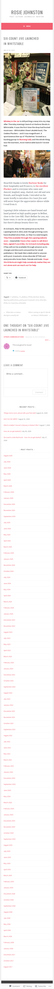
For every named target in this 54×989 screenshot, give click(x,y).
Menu (28, 26)
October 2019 (9, 833)
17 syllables (14, 297)
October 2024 (9, 571)
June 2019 (7, 857)
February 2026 (9, 492)
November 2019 (9, 827)
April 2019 (7, 869)
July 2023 (7, 638)
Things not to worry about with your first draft (20, 413)
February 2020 (9, 808)
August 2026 (8, 455)
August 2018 (8, 912)
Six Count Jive (13, 303)
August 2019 (8, 845)
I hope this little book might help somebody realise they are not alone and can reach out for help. (27, 262)
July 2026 (7, 462)
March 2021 (8, 760)
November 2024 (9, 565)
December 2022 (9, 675)
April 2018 (7, 930)
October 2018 (9, 900)
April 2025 (7, 541)
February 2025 (9, 553)
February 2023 (9, 662)
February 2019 (9, 881)
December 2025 (9, 504)
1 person (22, 351)
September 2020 (9, 784)
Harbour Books (36, 183)
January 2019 (8, 887)
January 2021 (8, 772)
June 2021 (7, 748)
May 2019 (7, 863)
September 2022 (9, 687)
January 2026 (8, 498)
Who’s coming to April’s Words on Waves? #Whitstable (39, 313)
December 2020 (9, 778)
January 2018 (8, 948)
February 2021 (9, 766)
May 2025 (7, 535)
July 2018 (7, 918)
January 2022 (8, 705)
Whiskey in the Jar (11, 121)
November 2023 (9, 626)
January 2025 (8, 559)
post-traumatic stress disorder (35, 300)
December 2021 (9, 711)
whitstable (22, 303)
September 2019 (9, 839)
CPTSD (30, 297)
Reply (47, 340)
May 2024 (7, 589)
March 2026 (8, 486)
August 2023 (8, 632)
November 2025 (9, 510)
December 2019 (9, 821)
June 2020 (7, 790)
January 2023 (8, 668)
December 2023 (9, 620)
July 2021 (7, 741)
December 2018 (9, 894)
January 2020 (8, 815)
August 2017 (8, 967)
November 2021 (9, 717)
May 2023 (7, 644)
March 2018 (8, 936)
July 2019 (7, 851)
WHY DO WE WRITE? (11, 419)
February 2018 (9, 942)
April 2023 (7, 650)
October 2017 (9, 961)
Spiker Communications (14, 337)
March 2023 (8, 656)
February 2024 (9, 608)
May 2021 (7, 754)
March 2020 (8, 802)
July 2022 (7, 699)
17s (20, 297)
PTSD (5, 303)
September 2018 (9, 906)
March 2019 (8, 875)
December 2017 (9, 954)
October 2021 (9, 723)
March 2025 (8, 547)
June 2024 (7, 583)
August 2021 (8, 735)
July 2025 (7, 522)
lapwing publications (11, 300)
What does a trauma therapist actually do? (12, 313)
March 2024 (8, 602)
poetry (21, 300)
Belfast (24, 297)
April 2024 (7, 595)
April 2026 (7, 480)
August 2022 (8, 693)
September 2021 (9, 729)
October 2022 (9, 681)
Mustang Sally (25, 139)
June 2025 (7, 528)
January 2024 (8, 614)
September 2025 (9, 516)
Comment (39, 392)
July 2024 (7, 577)
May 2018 (7, 924)
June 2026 (7, 468)
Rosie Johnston (27, 12)
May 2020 (7, 796)
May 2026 (7, 474)
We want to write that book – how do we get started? (22, 437)
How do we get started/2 (12, 431)
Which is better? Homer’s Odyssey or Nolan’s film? (21, 425)
